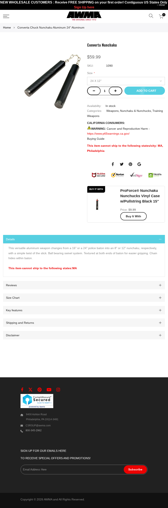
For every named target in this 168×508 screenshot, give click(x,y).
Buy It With (133, 216)
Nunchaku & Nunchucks (135, 110)
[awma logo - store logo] (84, 16)
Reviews (11, 285)
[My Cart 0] (161, 16)
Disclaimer (12, 335)
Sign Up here (84, 7)
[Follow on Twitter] (30, 390)
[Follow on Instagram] (58, 390)
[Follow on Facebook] (22, 390)
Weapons (112, 110)
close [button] (162, 4)
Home (7, 27)
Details (10, 239)
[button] (151, 16)
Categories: (94, 110)
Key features (14, 310)
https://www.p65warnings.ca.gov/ (108, 133)
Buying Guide (95, 138)
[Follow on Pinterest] (39, 390)
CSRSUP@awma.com (38, 425)
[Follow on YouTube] (49, 390)
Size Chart (12, 297)
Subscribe (135, 469)
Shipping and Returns (20, 322)
